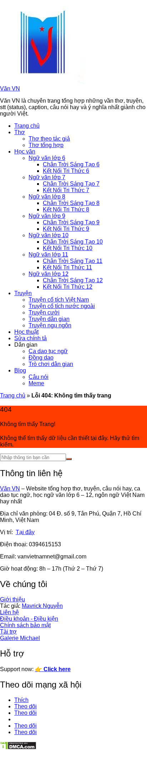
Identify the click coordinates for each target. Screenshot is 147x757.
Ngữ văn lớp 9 (47, 216)
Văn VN (10, 89)
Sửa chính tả (30, 338)
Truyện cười (44, 312)
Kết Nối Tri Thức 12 (67, 287)
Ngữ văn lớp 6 (47, 158)
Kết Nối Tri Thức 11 (67, 267)
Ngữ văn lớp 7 (47, 177)
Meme (36, 383)
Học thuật (26, 332)
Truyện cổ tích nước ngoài (62, 306)
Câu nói (39, 377)
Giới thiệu (12, 599)
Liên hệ (9, 612)
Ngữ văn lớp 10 (49, 235)
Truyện (23, 293)
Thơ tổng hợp (46, 145)
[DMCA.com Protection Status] (18, 748)
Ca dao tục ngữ (48, 351)
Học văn (24, 151)
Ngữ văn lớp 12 (49, 274)
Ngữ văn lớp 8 (47, 197)
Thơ (19, 132)
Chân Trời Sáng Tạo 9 (71, 222)
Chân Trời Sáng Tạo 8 (71, 203)
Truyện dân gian (49, 319)
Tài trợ (8, 632)
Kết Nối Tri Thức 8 (66, 209)
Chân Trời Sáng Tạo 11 (72, 261)
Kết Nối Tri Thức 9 (66, 229)
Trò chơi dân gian (51, 364)
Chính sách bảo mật (25, 625)
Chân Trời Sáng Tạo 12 (73, 280)
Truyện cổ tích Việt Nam (59, 300)
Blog (20, 370)
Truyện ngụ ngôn (50, 325)
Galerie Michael (20, 638)
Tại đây (25, 532)
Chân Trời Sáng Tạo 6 (71, 164)
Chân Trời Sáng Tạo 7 (71, 184)
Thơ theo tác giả (49, 139)
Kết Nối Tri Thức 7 (66, 190)
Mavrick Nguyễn (42, 606)
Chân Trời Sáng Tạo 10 (73, 242)
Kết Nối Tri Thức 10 (67, 248)
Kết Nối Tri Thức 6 (66, 171)
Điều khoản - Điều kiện (29, 619)
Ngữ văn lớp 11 (48, 254)
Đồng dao (41, 358)
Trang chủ (27, 126)
